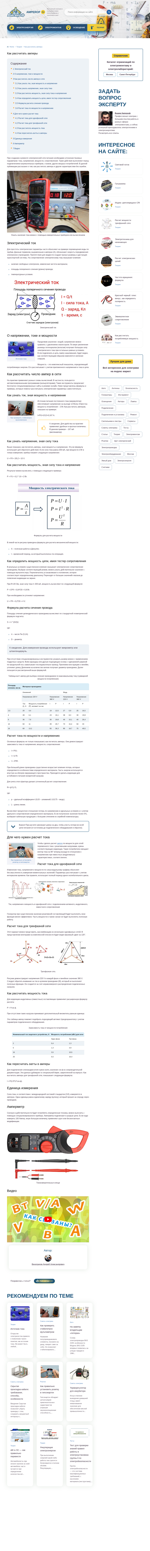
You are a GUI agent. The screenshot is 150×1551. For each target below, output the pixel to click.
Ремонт (133, 415)
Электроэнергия (24, 28)
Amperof (35, 12)
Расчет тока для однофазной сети (31, 118)
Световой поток (122, 165)
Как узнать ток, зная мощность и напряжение (36, 83)
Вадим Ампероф (123, 113)
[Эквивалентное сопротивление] (107, 320)
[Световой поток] (107, 167)
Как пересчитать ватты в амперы (31, 133)
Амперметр (18, 144)
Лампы (134, 401)
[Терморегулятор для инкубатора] (79, 1372)
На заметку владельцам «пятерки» (76, 1330)
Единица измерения (22, 139)
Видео (16, 148)
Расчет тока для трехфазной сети (31, 123)
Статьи (104, 434)
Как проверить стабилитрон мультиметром (21, 419)
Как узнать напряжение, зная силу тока (33, 88)
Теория (100, 28)
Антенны (116, 388)
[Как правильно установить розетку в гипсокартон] (49, 1371)
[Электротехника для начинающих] (107, 243)
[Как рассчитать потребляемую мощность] (107, 339)
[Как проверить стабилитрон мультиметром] (49, 1311)
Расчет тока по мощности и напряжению (34, 108)
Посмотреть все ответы (108, 133)
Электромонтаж (53, 28)
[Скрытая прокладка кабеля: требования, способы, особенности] (20, 1371)
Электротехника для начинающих (124, 240)
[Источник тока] (20, 1313)
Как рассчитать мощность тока (30, 128)
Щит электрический (122, 441)
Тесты (72, 1441)
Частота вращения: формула (124, 278)
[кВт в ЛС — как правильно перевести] (20, 1435)
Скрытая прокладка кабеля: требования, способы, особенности (20, 1392)
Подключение (107, 408)
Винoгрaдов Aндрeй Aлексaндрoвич (48, 1264)
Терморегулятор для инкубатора (78, 1389)
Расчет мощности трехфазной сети (123, 221)
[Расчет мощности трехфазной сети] (107, 224)
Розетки (43, 1382)
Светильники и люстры (111, 421)
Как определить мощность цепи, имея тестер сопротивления (43, 98)
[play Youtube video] (48, 1219)
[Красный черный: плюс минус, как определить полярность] (107, 300)
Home (12, 47)
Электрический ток (22, 69)
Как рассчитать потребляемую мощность (126, 337)
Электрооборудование (111, 454)
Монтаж (130, 454)
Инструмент (123, 395)
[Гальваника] (107, 186)
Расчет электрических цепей (125, 259)
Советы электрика (46, 1321)
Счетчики (105, 467)
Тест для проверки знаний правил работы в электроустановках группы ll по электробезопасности (79, 1453)
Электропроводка (109, 447)
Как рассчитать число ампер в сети (29, 79)
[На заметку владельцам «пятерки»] (79, 1312)
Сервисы (131, 421)
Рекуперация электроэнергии (48, 1449)
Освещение (79, 28)
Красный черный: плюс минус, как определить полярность (125, 298)
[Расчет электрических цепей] (107, 262)
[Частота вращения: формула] (107, 281)
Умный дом (106, 461)
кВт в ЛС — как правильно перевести (18, 1453)
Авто (71, 1322)
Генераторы (106, 395)
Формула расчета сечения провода (32, 103)
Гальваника (120, 184)
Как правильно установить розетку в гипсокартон (21, 861)
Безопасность (132, 388)
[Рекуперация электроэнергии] (49, 1433)
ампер (60, 843)
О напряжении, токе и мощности (28, 74)
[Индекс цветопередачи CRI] (107, 205)
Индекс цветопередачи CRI (127, 203)
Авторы (121, 401)
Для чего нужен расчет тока (25, 114)
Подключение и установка (112, 415)
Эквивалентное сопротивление (122, 318)
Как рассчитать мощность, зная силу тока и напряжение (41, 93)
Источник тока (21, 359)
